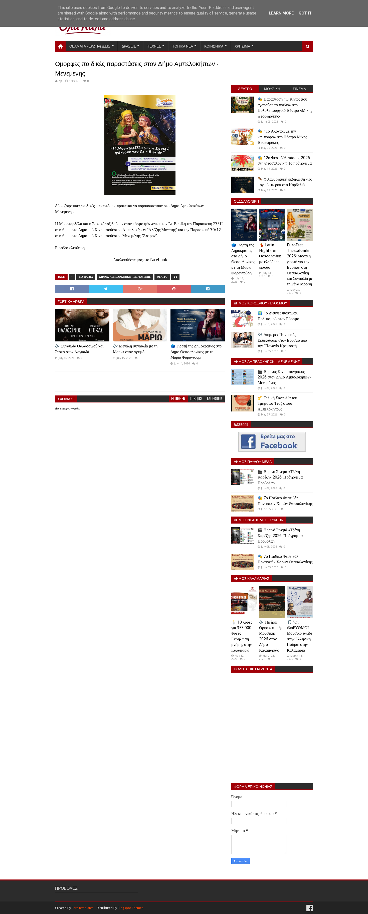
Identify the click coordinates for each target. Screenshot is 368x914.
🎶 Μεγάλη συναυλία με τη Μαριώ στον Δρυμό (135, 349)
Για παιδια (86, 276)
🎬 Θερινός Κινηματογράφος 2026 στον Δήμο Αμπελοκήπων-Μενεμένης (284, 377)
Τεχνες (154, 46)
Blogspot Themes (130, 908)
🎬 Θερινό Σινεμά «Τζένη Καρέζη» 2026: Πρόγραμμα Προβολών (280, 477)
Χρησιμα (242, 46)
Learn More (281, 13)
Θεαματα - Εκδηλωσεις (89, 46)
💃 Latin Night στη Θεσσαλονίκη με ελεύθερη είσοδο (270, 256)
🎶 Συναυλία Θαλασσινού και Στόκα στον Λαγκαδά (79, 349)
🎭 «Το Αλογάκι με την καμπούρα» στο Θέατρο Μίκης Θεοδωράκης (282, 137)
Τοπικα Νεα (182, 46)
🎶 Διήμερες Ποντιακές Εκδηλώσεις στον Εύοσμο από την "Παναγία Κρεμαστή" (282, 340)
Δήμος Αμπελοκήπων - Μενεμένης (125, 276)
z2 (175, 276)
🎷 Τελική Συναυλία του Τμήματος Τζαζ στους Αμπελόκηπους (277, 403)
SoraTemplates (82, 908)
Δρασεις (129, 46)
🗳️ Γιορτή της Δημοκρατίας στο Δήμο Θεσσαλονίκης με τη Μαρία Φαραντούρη (196, 352)
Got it (305, 13)
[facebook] (309, 908)
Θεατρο (162, 276)
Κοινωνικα (213, 46)
